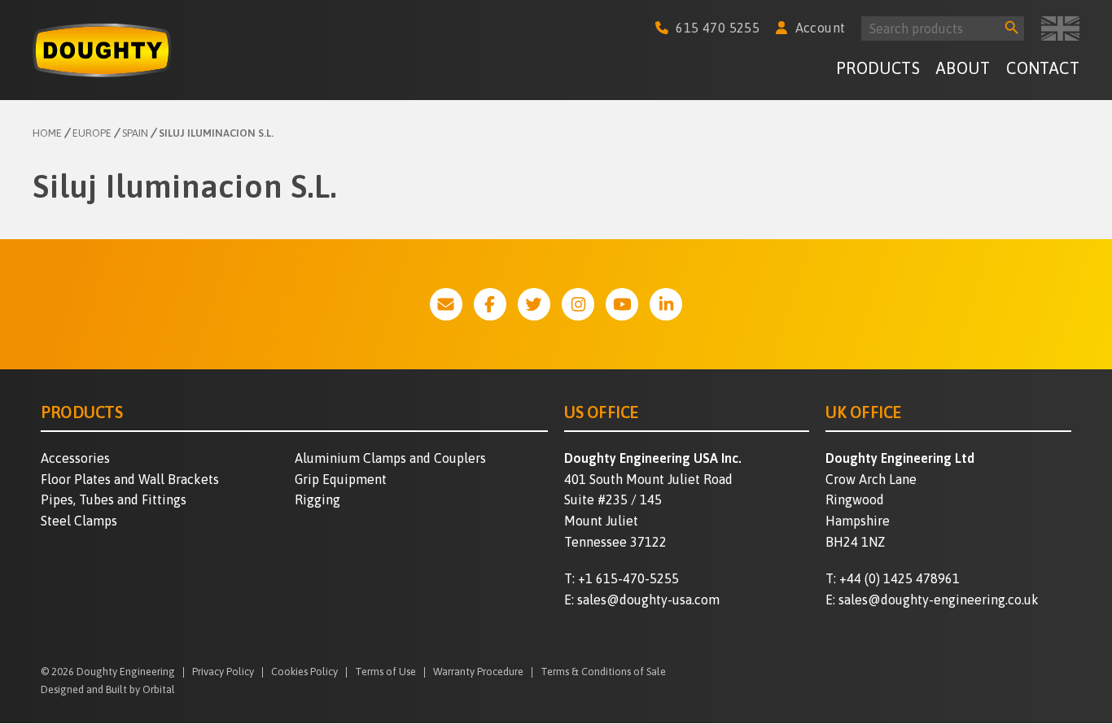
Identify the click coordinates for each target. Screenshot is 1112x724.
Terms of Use (385, 672)
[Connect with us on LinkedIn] (666, 304)
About (963, 68)
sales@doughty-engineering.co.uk (938, 599)
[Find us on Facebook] (490, 304)
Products (878, 68)
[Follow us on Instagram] (578, 304)
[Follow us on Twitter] (534, 304)
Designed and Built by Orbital (108, 689)
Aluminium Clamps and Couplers (390, 458)
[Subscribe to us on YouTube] (622, 304)
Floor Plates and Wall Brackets (130, 479)
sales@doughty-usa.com (648, 599)
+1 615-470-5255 (628, 578)
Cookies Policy (304, 672)
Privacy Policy (223, 672)
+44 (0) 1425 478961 (899, 578)
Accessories (75, 458)
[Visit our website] (446, 304)
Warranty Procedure (478, 672)
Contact (1042, 68)
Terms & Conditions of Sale (603, 672)
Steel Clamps (79, 520)
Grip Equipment (341, 479)
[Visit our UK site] (1060, 28)
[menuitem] (878, 70)
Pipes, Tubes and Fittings (113, 499)
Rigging (317, 499)
